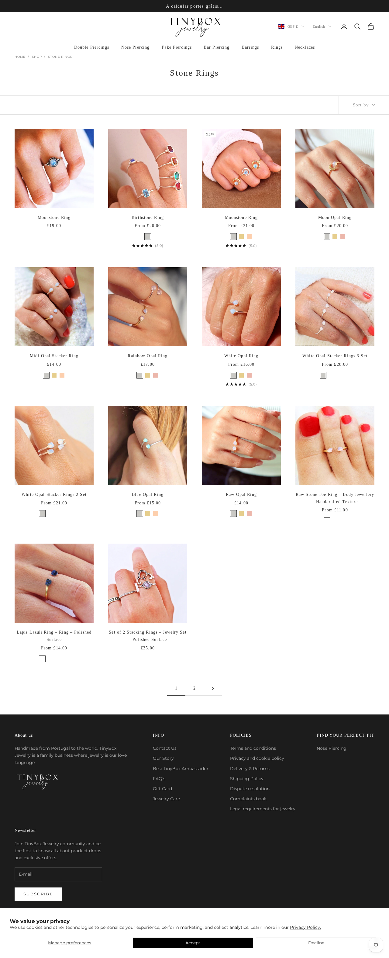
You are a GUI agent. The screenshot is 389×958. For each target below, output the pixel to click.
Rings (277, 47)
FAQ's (159, 778)
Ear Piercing (216, 47)
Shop (37, 57)
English (319, 26)
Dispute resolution (250, 788)
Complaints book (248, 798)
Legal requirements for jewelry (262, 808)
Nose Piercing (135, 47)
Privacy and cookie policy (257, 758)
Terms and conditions (253, 748)
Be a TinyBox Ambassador (180, 768)
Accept (192, 943)
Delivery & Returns (250, 768)
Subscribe (38, 893)
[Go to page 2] (213, 688)
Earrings (250, 47)
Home (20, 57)
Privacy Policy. (305, 927)
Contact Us (165, 748)
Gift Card (162, 788)
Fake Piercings (177, 47)
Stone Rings (60, 57)
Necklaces (305, 47)
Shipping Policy (246, 778)
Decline (316, 943)
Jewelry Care (166, 798)
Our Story (163, 758)
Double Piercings (91, 47)
